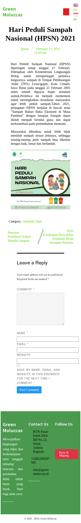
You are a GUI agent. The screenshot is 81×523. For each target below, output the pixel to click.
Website (24, 355)
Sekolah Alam (32, 221)
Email (22, 344)
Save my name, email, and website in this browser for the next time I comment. (38, 376)
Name (22, 333)
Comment (25, 289)
